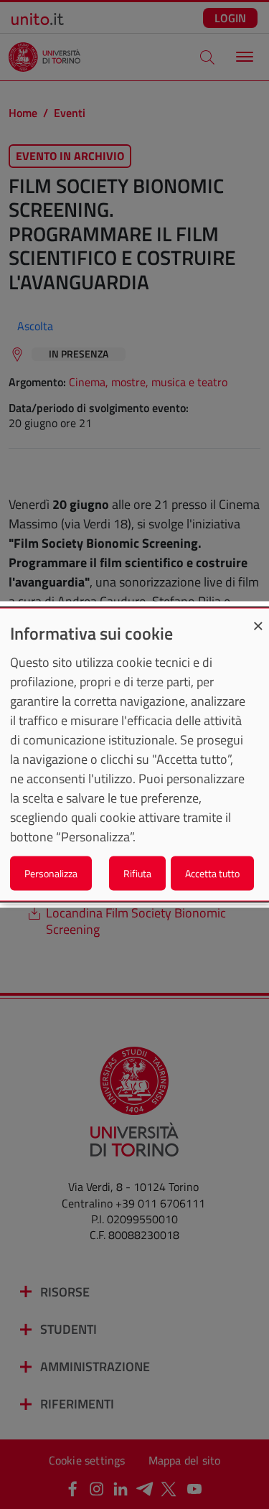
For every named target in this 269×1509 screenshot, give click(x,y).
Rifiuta (137, 872)
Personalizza (50, 872)
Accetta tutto (212, 872)
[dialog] (134, 755)
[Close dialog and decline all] (258, 618)
